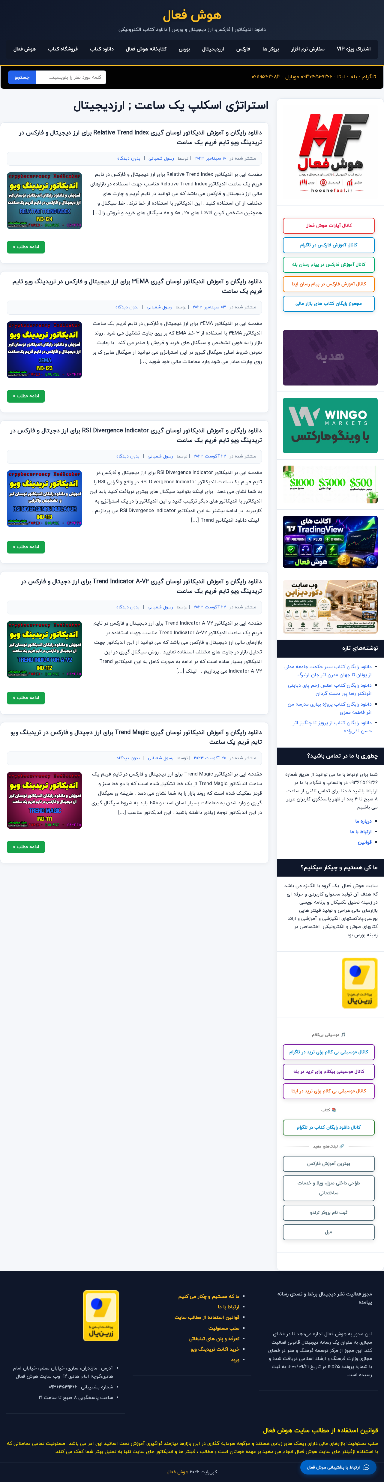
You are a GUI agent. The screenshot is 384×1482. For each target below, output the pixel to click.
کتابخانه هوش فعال (146, 49)
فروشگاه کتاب (63, 49)
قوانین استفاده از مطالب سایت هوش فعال (320, 1430)
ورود (235, 1360)
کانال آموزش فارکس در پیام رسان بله (328, 265)
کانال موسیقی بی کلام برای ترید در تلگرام (329, 1052)
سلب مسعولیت (223, 1328)
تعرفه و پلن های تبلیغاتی (214, 1339)
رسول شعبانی (161, 158)
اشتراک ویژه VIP (354, 49)
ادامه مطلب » (26, 247)
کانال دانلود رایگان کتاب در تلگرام (329, 1127)
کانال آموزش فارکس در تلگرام (328, 245)
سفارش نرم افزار (308, 49)
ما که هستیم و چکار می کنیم (208, 1296)
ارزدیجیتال (213, 49)
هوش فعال (192, 15)
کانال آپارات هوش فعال (329, 226)
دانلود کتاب (102, 49)
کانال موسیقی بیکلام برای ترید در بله (328, 1072)
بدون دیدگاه (128, 158)
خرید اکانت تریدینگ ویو (215, 1349)
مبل (328, 1232)
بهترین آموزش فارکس (328, 1164)
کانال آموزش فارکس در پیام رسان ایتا (329, 284)
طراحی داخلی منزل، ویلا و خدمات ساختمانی (329, 1188)
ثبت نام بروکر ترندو (328, 1213)
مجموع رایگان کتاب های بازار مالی (329, 304)
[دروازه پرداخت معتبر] (360, 1007)
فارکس (243, 49)
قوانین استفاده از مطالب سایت (207, 1317)
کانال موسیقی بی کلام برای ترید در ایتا (328, 1091)
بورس (184, 49)
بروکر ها (270, 49)
